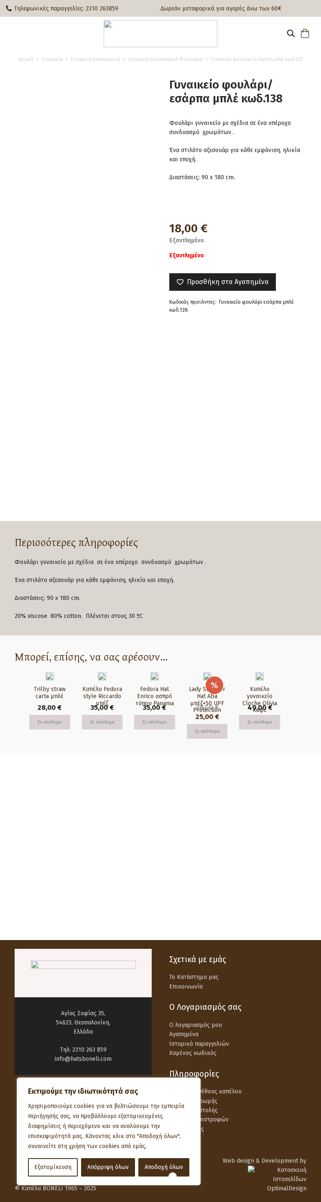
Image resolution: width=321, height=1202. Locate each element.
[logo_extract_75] (160, 33)
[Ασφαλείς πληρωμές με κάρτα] (188, 820)
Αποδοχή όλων (164, 1167)
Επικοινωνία (186, 986)
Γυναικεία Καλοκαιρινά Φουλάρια (165, 59)
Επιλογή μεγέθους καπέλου (205, 1091)
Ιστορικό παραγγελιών (199, 1043)
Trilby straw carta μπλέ (50, 693)
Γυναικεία (52, 59)
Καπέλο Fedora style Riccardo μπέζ (102, 696)
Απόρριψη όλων (108, 1167)
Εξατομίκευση (52, 1167)
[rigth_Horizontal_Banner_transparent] (160, 905)
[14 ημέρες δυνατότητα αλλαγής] (188, 860)
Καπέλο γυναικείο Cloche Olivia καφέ (259, 700)
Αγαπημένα (184, 1034)
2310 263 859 (89, 1049)
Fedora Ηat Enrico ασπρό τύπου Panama (154, 696)
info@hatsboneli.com (83, 1058)
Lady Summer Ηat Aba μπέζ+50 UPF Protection (207, 700)
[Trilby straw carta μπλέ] (50, 676)
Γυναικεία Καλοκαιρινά (95, 59)
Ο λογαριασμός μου (195, 1025)
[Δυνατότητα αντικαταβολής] (34, 860)
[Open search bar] (291, 33)
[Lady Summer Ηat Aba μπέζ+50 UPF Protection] (207, 676)
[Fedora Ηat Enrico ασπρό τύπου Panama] (154, 676)
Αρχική (25, 59)
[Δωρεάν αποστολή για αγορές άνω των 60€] (34, 820)
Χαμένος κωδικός (193, 1053)
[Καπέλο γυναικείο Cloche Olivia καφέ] (259, 676)
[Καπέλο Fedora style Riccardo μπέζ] (102, 676)
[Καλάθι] (305, 33)
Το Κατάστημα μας (194, 977)
